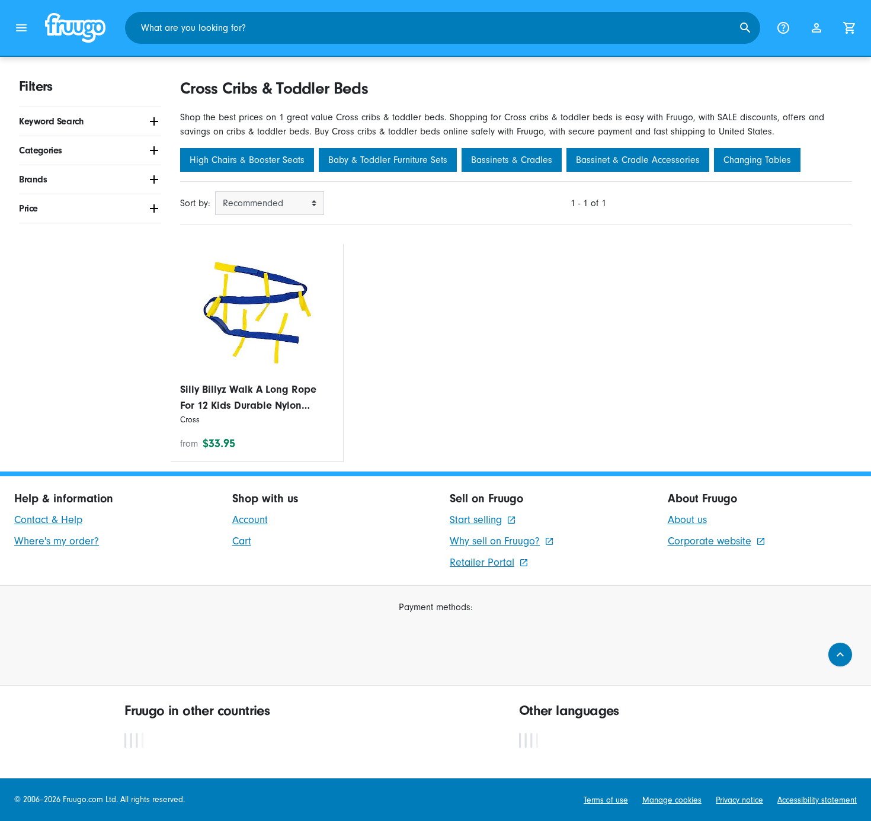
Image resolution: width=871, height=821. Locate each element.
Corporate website (709, 541)
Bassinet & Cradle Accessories (638, 160)
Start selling (476, 520)
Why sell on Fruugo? (495, 541)
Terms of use (606, 800)
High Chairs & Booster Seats (247, 160)
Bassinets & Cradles (511, 160)
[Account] (816, 28)
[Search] (745, 28)
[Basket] (850, 28)
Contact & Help (48, 520)
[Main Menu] (21, 28)
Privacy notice (739, 800)
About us (687, 520)
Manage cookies (672, 800)
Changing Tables (757, 160)
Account (250, 520)
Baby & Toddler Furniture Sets (387, 160)
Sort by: (195, 203)
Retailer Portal (482, 562)
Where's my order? (56, 541)
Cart (241, 541)
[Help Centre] (783, 28)
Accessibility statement (817, 800)
